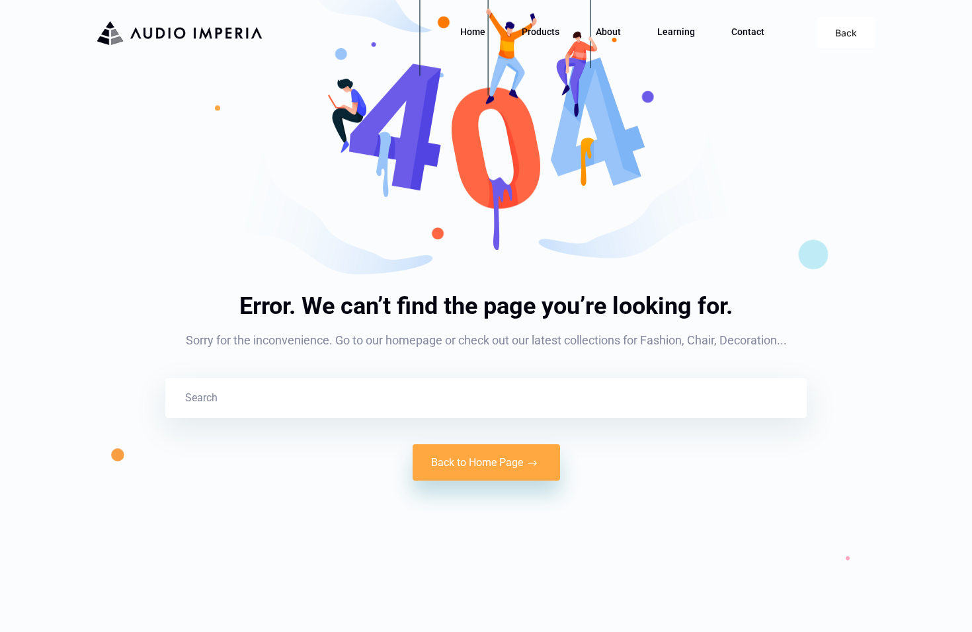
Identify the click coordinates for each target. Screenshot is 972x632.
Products (540, 31)
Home (472, 31)
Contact (747, 31)
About (608, 31)
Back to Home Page (477, 462)
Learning (676, 31)
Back (846, 32)
